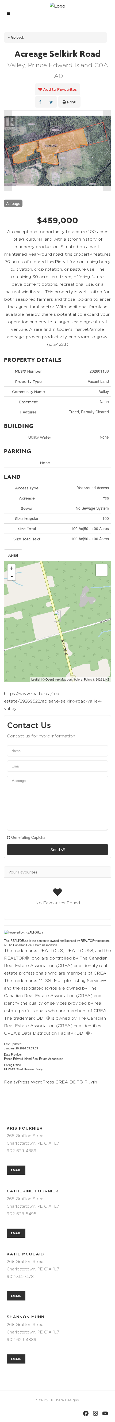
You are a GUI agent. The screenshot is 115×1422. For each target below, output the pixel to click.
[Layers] (102, 570)
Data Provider (13, 1054)
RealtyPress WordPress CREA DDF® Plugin (50, 1082)
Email (16, 1170)
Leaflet (35, 679)
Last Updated (12, 1043)
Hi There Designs (64, 1400)
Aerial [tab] (13, 555)
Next (107, 151)
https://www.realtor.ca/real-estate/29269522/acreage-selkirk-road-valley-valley (53, 701)
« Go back (16, 37)
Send (56, 849)
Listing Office (12, 1064)
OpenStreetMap (55, 679)
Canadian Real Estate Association (35, 945)
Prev (8, 151)
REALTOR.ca (19, 940)
